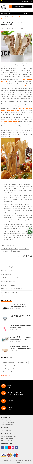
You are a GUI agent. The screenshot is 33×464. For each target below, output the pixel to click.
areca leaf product (22, 362)
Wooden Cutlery (11, 245)
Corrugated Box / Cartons (10, 267)
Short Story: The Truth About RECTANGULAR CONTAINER (19, 305)
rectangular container (8, 362)
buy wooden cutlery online (18, 86)
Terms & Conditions (8, 422)
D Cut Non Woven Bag (9, 285)
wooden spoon (23, 248)
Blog (8, 16)
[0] (30, 232)
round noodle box (24, 369)
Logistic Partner (8, 438)
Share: (19, 256)
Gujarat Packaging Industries (22, 460)
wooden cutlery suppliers (10, 121)
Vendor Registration (10, 436)
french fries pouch (7, 372)
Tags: (3, 245)
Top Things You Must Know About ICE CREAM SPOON (20, 326)
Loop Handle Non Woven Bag (11, 288)
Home (3, 16)
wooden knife (16, 251)
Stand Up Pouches (8, 274)
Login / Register (27, 1)
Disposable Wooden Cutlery (9, 248)
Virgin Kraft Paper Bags (9, 270)
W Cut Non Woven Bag (9, 281)
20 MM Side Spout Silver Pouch (12, 278)
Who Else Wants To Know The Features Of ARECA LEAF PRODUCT (21, 347)
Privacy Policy (6, 420)
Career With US (8, 441)
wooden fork (6, 251)
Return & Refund (7, 424)
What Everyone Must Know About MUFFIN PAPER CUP (20, 315)
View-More (4, 296)
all (10, 7)
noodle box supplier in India (10, 365)
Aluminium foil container (10, 292)
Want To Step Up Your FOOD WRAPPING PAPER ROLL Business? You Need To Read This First (20, 337)
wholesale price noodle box (9, 369)
